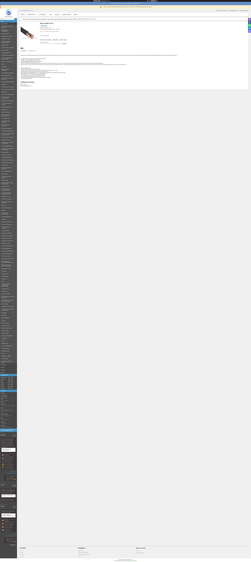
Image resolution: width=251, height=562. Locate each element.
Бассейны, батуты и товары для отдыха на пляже (7, 301)
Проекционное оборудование (8, 81)
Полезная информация (83, 552)
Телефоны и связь (5, 351)
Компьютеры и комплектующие (5, 213)
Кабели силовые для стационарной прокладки (57, 19)
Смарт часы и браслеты (7, 207)
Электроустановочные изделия (6, 104)
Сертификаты (42, 14)
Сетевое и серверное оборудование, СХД (6, 193)
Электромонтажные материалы (6, 121)
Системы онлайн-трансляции (8, 47)
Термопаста (4, 84)
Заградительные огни (6, 139)
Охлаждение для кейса (6, 75)
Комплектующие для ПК (7, 216)
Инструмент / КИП (5, 186)
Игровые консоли (5, 323)
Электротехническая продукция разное (6, 42)
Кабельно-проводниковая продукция (7, 27)
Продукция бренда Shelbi (7, 157)
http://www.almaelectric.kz (6, 415)
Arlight (3, 64)
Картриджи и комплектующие (8, 306)
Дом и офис (4, 271)
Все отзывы (12, 544)
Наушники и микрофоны (7, 233)
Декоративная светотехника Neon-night (8, 78)
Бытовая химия (5, 276)
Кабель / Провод (5, 152)
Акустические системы (6, 238)
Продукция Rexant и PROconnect (6, 70)
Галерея (21, 556)
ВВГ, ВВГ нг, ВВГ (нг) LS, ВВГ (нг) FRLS (76, 19)
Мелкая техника (5, 333)
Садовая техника (5, 288)
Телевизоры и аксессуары (7, 240)
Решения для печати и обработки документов (7, 265)
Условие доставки (140, 552)
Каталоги (3, 367)
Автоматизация (5, 180)
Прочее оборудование (6, 171)
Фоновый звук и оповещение (8, 55)
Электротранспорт (6, 293)
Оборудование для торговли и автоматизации (8, 309)
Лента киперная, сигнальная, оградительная (8, 143)
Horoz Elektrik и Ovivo (6, 118)
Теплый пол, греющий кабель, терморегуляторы (8, 134)
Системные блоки (5, 33)
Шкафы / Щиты (5, 173)
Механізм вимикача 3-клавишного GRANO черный (7, 515)
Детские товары (5, 358)
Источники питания (6, 325)
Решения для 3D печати (7, 107)
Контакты (57, 14)
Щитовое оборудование (7, 128)
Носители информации (6, 248)
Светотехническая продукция (8, 89)
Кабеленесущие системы (7, 162)
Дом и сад (4, 320)
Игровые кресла (5, 50)
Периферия (4, 338)
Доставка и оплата (66, 14)
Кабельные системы (6, 196)
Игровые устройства (6, 112)
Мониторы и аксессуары (7, 224)
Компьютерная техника (7, 328)
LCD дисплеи (4, 92)
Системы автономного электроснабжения (6, 189)
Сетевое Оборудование (7, 345)
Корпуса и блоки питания (7, 221)
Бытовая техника (5, 273)
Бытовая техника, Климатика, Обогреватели (8, 149)
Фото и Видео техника (6, 256)
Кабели (3, 281)
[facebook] (21, 48)
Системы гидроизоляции (7, 146)
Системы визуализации (7, 52)
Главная (23, 14)
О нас (50, 14)
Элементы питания (6, 243)
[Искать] (15, 19)
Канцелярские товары (6, 268)
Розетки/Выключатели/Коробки (7, 177)
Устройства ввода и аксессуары (6, 227)
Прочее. (3, 353)
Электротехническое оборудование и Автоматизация (6, 285)
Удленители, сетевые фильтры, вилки (6, 115)
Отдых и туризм (5, 304)
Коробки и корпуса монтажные (6, 125)
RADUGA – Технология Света (7, 61)
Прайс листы (80, 550)
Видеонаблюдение (6, 317)
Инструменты (4, 291)
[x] (22, 48)
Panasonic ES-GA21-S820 (7, 495)
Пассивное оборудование (7, 335)
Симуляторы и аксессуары (7, 235)
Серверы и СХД (5, 343)
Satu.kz (131, 559)
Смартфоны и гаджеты (6, 356)
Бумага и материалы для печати (7, 362)
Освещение (4, 278)
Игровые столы (5, 45)
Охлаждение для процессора (8, 86)
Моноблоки (4, 219)
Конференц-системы (6, 38)
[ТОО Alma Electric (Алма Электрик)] (8, 12)
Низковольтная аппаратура (7, 160)
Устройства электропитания (8, 131)
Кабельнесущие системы (7, 36)
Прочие (3, 340)
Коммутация (4, 66)
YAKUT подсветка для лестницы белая (6, 450)
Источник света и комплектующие (5, 97)
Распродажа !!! (5, 165)
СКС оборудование (6, 348)
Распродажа (4, 109)
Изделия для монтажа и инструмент (6, 168)
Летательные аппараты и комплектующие (7, 58)
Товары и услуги (4, 23)
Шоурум (2, 372)
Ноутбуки (4, 210)
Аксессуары (4, 315)
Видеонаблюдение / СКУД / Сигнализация (7, 183)
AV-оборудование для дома (7, 72)
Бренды (21, 552)
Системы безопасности (6, 199)
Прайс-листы (3, 364)
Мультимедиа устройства (7, 245)
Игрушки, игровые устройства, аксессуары (8, 297)
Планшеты (4, 205)
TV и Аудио (4, 312)
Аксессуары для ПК (5, 230)
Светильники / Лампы (6, 154)
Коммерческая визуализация (8, 258)
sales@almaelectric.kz (5, 419)
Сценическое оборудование (8, 94)
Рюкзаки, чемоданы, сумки (7, 253)
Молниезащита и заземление (8, 137)
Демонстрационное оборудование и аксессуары (8, 262)
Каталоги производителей (83, 554)
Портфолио (3, 370)
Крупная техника (5, 330)
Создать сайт (103, 0)
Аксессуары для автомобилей (8, 251)
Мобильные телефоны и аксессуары (7, 202)
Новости (75, 14)
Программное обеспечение (7, 100)
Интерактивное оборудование (5, 30)
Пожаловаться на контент (132, 560)
